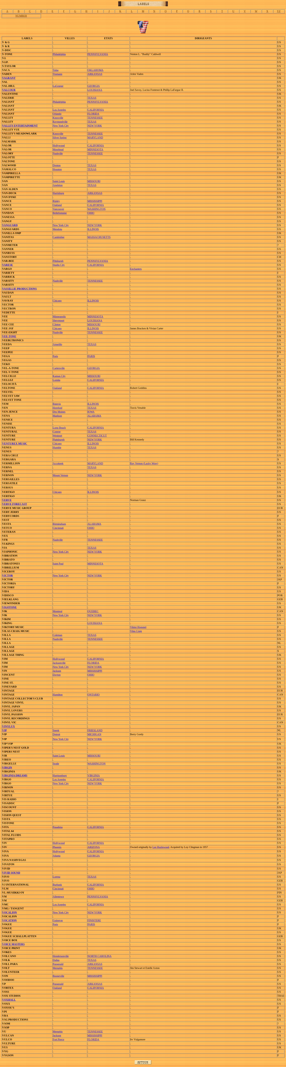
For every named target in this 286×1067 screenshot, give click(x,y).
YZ (279, 11)
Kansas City (59, 376)
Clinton (57, 324)
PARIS (91, 356)
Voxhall (9, 999)
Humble (57, 447)
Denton (57, 165)
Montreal (57, 611)
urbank (58, 884)
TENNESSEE (95, 117)
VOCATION (9, 920)
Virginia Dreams (14, 775)
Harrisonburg (60, 775)
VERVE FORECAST (14, 504)
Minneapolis (59, 316)
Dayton (57, 674)
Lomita (56, 380)
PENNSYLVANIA (98, 54)
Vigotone (9, 607)
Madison (57, 415)
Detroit (56, 734)
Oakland (57, 205)
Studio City (59, 264)
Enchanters (136, 268)
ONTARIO (94, 694)
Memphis (58, 968)
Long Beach (59, 427)
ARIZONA (94, 847)
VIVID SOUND (11, 872)
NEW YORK (95, 125)
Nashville (58, 153)
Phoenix (57, 847)
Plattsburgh (59, 439)
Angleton (58, 185)
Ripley (56, 201)
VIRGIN (7, 767)
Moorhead (58, 149)
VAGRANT (9, 78)
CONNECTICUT (97, 435)
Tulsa (55, 70)
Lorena (56, 876)
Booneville (58, 976)
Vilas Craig (136, 631)
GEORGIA (94, 86)
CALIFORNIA (96, 109)
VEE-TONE (9, 336)
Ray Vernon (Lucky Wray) (144, 463)
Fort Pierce (58, 1039)
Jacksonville (59, 662)
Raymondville (60, 121)
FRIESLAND (95, 730)
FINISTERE (94, 920)
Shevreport (58, 320)
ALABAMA (94, 415)
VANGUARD (10, 225)
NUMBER (21, 15)
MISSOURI (94, 181)
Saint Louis (59, 181)
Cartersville (59, 368)
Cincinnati (58, 527)
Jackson (57, 670)
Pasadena (58, 827)
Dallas (56, 960)
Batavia (57, 403)
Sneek (56, 730)
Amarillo (57, 344)
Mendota (57, 229)
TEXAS (92, 97)
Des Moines (59, 411)
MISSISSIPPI (95, 201)
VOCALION (9, 912)
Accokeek (58, 463)
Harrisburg (58, 193)
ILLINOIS (93, 229)
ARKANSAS (95, 74)
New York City (61, 125)
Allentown (58, 896)
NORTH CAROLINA (100, 956)
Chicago (57, 300)
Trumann (57, 74)
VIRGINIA (94, 775)
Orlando (57, 113)
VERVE (7, 500)
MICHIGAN (94, 734)
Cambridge (58, 237)
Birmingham (59, 524)
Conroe (57, 431)
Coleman (57, 635)
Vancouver (58, 209)
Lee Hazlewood (160, 847)
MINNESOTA (95, 149)
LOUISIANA (95, 89)
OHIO (91, 213)
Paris (55, 356)
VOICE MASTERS (13, 944)
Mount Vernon (60, 475)
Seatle (56, 763)
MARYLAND (95, 137)
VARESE (7, 264)
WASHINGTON (97, 209)
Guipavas (58, 920)
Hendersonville (61, 956)
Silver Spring (60, 137)
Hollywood (59, 145)
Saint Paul (58, 563)
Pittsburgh (58, 261)
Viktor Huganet (138, 627)
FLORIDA (93, 113)
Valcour (9, 89)
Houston (57, 169)
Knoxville (58, 117)
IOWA (91, 411)
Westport (57, 435)
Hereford (57, 407)
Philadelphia (59, 54)
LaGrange (58, 86)
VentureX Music (14, 443)
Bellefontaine (60, 213)
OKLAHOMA (95, 70)
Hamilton (58, 694)
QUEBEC (93, 611)
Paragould (58, 964)
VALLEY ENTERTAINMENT (20, 125)
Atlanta (56, 855)
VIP (4, 730)
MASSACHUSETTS (99, 237)
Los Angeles (59, 109)
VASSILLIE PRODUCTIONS (19, 288)
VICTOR (7, 575)
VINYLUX (8, 726)
